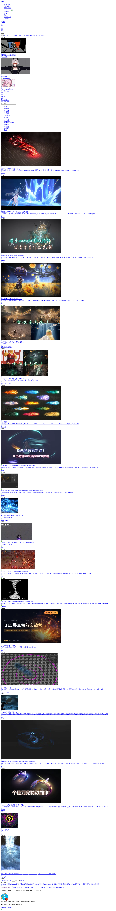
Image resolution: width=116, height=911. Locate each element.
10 (7, 880)
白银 (2, 717)
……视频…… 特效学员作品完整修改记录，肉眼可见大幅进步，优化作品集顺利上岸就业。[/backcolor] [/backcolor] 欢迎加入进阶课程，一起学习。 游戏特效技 (48, 214)
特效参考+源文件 (9, 122)
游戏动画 (14, 35)
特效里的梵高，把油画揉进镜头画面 (11, 299)
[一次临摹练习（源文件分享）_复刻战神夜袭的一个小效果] (36, 759)
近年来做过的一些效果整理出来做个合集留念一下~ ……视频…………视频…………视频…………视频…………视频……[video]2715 (40, 424)
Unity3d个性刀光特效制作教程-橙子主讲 (13, 805)
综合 (2, 101)
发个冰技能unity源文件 (7, 687)
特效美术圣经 (5, 830)
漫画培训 (19, 884)
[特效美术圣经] (9, 827)
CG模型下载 (84, 884)
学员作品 (7, 112)
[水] (10, 869)
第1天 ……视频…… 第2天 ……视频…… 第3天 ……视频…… (19, 647)
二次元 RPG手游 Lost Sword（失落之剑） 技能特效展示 (17, 542)
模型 (2, 98)
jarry (2, 766)
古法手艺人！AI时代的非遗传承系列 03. (13, 378)
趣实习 (71, 884)
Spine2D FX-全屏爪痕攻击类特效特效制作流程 (14, 571)
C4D (50, 884)
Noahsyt (3, 217)
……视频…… (5, 344)
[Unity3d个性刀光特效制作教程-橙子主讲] (31, 802)
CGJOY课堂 (7, 8)
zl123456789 (4, 520)
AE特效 (6, 117)
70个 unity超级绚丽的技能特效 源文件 (12, 515)
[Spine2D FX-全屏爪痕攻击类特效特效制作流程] (18, 569)
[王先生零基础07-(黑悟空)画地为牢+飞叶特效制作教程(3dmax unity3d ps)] (9, 488)
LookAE (46, 884)
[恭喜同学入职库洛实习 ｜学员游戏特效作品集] (31, 209)
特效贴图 (7, 124)
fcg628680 (3, 606)
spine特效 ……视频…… (8, 544)
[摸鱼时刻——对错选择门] (13, 52)
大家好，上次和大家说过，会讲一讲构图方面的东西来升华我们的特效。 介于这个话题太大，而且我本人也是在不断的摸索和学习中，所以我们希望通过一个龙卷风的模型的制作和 (54, 603)
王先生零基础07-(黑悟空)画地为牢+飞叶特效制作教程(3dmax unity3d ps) (22, 490)
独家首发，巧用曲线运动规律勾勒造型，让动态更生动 (17, 601)
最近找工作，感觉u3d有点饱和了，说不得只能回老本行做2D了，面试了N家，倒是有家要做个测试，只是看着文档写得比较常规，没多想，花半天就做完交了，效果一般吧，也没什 (55, 689)
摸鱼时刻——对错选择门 (8, 55)
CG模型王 (96, 884)
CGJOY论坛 (4, 884)
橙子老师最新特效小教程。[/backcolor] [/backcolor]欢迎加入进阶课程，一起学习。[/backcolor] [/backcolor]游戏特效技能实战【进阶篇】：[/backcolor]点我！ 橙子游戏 (49, 467)
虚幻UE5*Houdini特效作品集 (9, 168)
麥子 (2, 547)
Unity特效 (7, 115)
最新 (8, 101)
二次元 (37, 35)
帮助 (5, 15)
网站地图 (3, 887)
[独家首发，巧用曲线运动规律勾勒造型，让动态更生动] (14, 599)
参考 (5, 35)
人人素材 (90, 884)
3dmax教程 (37, 884)
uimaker (14, 884)
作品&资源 (7, 6)
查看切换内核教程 (6, 907)
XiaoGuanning (6, 78)
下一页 (22, 880)
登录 (2, 28)
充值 (5, 13)
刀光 (26, 35)
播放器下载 (7, 17)
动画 (2, 93)
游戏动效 (7, 110)
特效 (2, 94)
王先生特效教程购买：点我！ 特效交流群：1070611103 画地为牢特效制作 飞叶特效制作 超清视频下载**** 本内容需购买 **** (38, 492)
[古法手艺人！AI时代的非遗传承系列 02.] (30, 339)
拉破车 (3, 173)
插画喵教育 (66, 884)
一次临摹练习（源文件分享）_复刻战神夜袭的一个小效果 (18, 761)
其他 (5, 130)
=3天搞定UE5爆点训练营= (8, 645)
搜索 (3, 22)
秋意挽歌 (4, 57)
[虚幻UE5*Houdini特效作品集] (31, 165)
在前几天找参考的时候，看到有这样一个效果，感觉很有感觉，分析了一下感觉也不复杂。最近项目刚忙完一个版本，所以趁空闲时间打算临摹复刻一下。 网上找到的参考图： (53, 763)
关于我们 (7, 18)
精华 (5, 101)
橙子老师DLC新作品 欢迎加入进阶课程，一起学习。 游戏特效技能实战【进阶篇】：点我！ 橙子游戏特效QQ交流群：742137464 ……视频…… (43, 300)
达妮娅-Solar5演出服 (7, 89)
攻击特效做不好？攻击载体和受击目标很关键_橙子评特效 (18, 465)
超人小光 (3, 427)
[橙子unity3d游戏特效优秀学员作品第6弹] (31, 253)
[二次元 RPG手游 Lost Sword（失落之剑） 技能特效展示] (16, 540)
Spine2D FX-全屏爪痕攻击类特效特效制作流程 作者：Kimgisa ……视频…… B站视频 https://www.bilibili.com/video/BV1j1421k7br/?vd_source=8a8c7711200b (46, 573)
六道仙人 (3, 877)
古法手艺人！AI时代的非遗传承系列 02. (13, 342)
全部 (5, 106)
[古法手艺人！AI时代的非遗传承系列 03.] (24, 375)
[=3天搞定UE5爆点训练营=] (31, 642)
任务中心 (7, 11)
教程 (43, 35)
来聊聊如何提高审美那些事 (9, 712)
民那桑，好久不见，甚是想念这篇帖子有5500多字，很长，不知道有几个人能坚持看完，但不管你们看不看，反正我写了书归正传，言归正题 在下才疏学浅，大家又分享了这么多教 (54, 714)
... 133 (10, 880)
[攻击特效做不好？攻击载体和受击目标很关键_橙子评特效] (31, 463)
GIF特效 (6, 119)
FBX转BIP (31, 35)
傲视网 (54, 884)
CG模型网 (25, 884)
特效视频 (7, 108)
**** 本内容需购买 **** (8, 517)
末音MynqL (5, 91)
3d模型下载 (59, 884)
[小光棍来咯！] (31, 419)
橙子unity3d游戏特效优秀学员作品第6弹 (12, 255)
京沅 (2, 833)
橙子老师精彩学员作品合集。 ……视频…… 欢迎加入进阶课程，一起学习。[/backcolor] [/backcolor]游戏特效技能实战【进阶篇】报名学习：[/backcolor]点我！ (47, 257)
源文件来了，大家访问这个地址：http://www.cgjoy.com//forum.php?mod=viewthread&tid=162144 (28, 874)
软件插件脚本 (5, 100)
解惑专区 (7, 128)
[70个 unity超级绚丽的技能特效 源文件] (9, 512)
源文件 (9, 35)
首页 (7, 4)
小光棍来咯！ (5, 422)
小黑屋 (8, 887)
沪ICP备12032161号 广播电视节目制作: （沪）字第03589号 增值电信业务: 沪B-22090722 (38, 887)
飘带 (40, 35)
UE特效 (6, 114)
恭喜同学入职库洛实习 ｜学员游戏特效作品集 (14, 212)
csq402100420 (5, 692)
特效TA (3, 96)
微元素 (10, 884)
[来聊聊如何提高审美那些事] (9, 709)
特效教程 (7, 126)
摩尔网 (42, 884)
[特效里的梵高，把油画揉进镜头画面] (31, 296)
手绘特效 (7, 121)
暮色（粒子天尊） (6, 347)
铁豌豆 (3, 650)
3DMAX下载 (21, 35)
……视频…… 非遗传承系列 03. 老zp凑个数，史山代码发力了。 (20, 380)
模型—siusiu (4, 76)
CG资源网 (31, 884)
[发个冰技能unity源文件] (29, 684)
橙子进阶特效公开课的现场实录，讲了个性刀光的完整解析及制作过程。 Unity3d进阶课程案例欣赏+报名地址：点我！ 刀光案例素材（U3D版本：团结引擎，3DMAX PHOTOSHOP (54, 807)
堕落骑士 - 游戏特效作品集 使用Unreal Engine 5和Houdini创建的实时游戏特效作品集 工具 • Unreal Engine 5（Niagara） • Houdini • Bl (40, 170)
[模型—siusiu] (15, 73)
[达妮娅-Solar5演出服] (8, 86)
